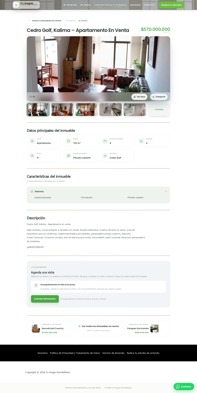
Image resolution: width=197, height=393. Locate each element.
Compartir (160, 97)
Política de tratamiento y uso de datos (83, 388)
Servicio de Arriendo (113, 353)
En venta (85, 4)
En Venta (82, 20)
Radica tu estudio (171, 4)
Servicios (135, 4)
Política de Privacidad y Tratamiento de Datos (75, 353)
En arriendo (70, 4)
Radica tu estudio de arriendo (143, 353)
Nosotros (43, 353)
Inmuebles (71, 20)
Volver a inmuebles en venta (46, 20)
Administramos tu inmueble (110, 4)
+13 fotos (159, 109)
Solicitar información (45, 298)
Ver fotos (141, 97)
